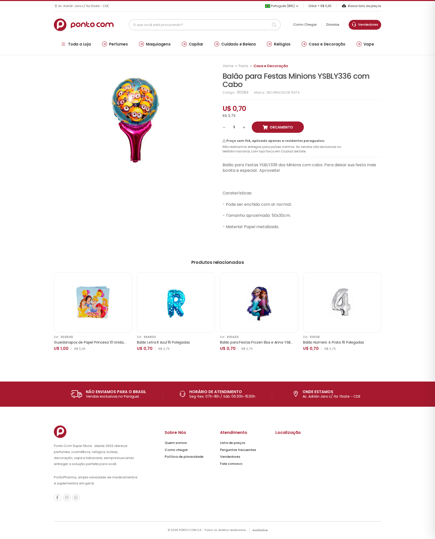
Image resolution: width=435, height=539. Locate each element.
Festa (243, 65)
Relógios (282, 44)
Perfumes (118, 44)
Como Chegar (305, 24)
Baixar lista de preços (364, 6)
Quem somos (176, 442)
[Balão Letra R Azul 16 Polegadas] (176, 302)
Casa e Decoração (327, 44)
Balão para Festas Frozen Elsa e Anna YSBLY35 (259, 342)
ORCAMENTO (281, 127)
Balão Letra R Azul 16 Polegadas (163, 342)
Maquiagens (158, 44)
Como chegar (176, 449)
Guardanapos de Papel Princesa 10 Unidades (92, 342)
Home (228, 65)
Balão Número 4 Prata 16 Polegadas (333, 342)
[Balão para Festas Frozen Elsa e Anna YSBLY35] (259, 302)
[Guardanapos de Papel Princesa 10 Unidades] (93, 302)
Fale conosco (231, 463)
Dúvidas (332, 24)
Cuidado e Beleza (238, 44)
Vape (369, 44)
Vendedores (367, 24)
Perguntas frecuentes (238, 449)
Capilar (196, 44)
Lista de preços (232, 442)
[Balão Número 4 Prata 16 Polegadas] (342, 302)
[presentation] (377, 316)
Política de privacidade (184, 456)
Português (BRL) (282, 6)
